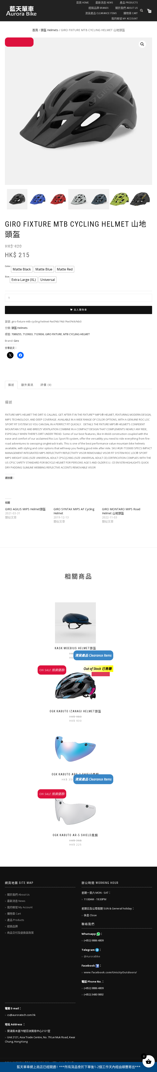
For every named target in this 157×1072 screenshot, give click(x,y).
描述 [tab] (11, 384)
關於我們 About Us (126, 7)
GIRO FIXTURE (53, 334)
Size (7, 277)
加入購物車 (80, 310)
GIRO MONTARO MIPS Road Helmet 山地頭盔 (121, 511)
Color (7, 266)
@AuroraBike (92, 956)
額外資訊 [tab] (27, 384)
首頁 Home (82, 2)
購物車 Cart (130, 13)
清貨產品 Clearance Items (101, 13)
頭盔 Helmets (49, 30)
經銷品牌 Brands (99, 7)
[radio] (21, 269)
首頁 (35, 30)
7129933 (28, 334)
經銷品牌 (12, 926)
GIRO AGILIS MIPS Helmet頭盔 (25, 509)
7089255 (16, 334)
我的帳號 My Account (124, 18)
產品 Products (129, 2)
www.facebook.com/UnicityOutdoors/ (110, 972)
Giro (16, 341)
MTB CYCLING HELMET (76, 334)
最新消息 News (104, 2)
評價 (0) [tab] (46, 384)
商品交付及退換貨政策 (20, 932)
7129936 (39, 334)
